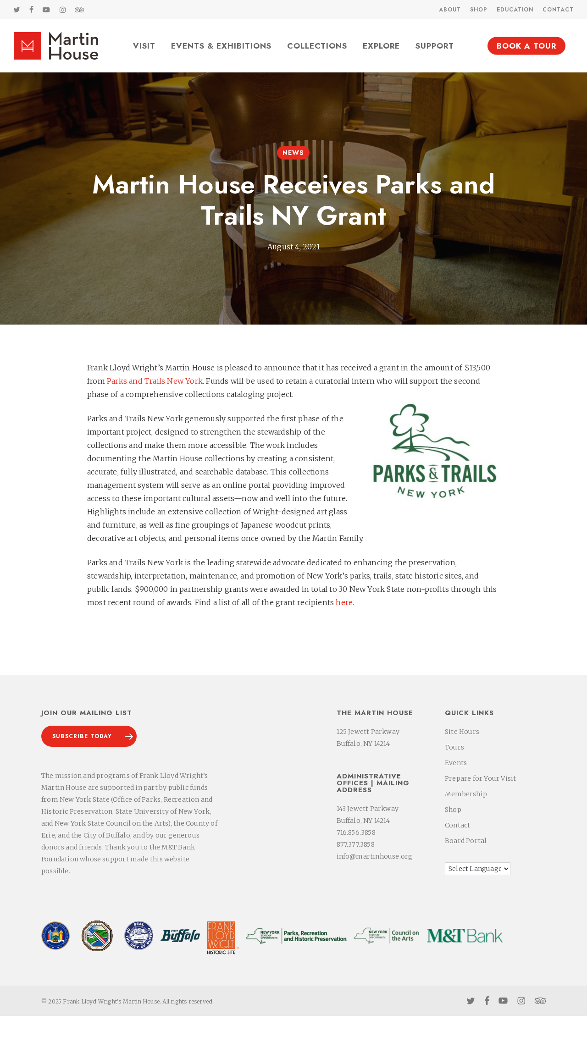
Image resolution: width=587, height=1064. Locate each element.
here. (345, 602)
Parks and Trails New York (155, 381)
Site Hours (462, 732)
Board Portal (466, 841)
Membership (466, 794)
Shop (453, 809)
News (293, 152)
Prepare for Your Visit (480, 778)
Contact (457, 825)
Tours (454, 747)
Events (456, 763)
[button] (89, 736)
